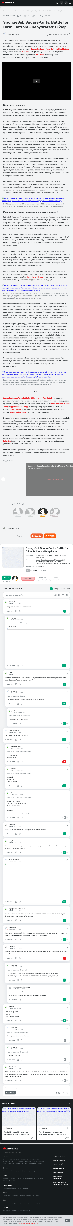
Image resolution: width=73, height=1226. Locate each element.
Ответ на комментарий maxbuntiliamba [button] (19, 751)
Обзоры (23, 1171)
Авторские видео (38, 1178)
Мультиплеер (40, 561)
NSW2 (42, 557)
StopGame (39, 1203)
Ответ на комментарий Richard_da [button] (17, 623)
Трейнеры (25, 1188)
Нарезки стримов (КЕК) (24, 1210)
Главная (5, 11)
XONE (46, 555)
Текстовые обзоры (21, 11)
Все (4, 1159)
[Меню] (70, 3)
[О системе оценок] (23, 504)
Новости (6, 1156)
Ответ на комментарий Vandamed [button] (17, 1032)
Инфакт (5, 1180)
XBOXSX (51, 555)
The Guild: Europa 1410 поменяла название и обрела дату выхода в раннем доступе (16, 1133)
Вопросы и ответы (59, 1156)
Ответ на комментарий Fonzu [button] (16, 696)
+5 (33, 1203)
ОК (67, 1220)
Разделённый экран (52, 563)
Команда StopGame (59, 1160)
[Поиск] (57, 2)
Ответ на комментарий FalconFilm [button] (19, 716)
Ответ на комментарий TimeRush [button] (17, 970)
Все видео (6, 1178)
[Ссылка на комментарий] (67, 603)
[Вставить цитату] (63, 1093)
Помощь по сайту (58, 1168)
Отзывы (38, 1195)
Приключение (49, 560)
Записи (14, 1210)
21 (21, 16)
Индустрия (28, 1161)
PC (36, 555)
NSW (56, 555)
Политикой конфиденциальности (27, 1223)
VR (15, 1161)
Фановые (20, 1161)
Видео (5, 1175)
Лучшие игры (6, 1195)
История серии (27, 1178)
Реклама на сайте (58, 1164)
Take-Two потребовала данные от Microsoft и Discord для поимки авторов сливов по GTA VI (54, 1133)
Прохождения (7, 1185)
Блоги (5, 1200)
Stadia (37, 557)
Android (64, 555)
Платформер (49, 561)
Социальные (19, 1163)
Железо (40, 1163)
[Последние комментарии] (61, 3)
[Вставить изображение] (59, 1093)
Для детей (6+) (59, 560)
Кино (26, 1163)
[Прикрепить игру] (55, 1093)
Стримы (5, 1207)
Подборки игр (31, 1171)
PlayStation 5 (24, 1159)
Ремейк (38, 560)
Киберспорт (32, 1163)
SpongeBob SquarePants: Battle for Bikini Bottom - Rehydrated (46, 11)
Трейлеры (12, 1180)
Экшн (43, 560)
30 (68, 1138)
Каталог (22, 1195)
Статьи (12, 11)
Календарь (15, 1195)
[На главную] (8, 3)
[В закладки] (33, 1128)
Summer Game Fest (38, 1161)
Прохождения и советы (9, 1188)
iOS (60, 555)
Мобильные (11, 1163)
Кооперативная (40, 563)
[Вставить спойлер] (67, 1093)
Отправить (10, 1093)
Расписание (6, 1210)
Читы (19, 1188)
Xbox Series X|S (14, 1159)
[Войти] (66, 3)
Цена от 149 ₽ (28, 579)
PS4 (39, 555)
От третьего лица (65, 563)
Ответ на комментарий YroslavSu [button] (19, 992)
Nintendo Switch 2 (8, 1161)
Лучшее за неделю (12, 1203)
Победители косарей (25, 1203)
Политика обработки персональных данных (60, 1183)
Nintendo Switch (34, 1159)
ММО (4, 1163)
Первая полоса (15, 1171)
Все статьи (6, 1171)
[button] (9, 611)
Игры (5, 1192)
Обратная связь (58, 1172)
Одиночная (57, 561)
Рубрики (13, 1178)
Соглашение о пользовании (57, 1177)
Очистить (56, 577)
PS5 (42, 555)
